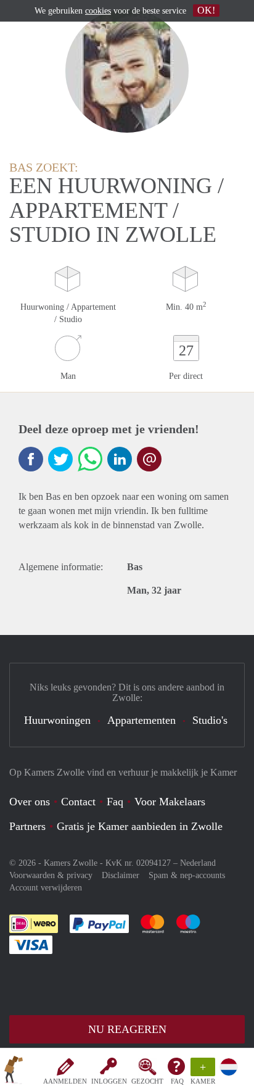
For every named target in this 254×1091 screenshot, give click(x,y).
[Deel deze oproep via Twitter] (60, 459)
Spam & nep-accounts (187, 875)
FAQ (177, 1081)
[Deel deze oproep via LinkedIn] (119, 459)
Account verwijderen (45, 887)
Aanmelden (65, 1081)
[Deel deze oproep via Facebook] (30, 459)
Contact (78, 801)
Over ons (29, 801)
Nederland (198, 863)
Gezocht (147, 1081)
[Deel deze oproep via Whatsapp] (90, 459)
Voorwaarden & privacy (50, 875)
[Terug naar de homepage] (13, 1072)
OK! (206, 10)
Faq (115, 801)
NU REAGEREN (127, 1029)
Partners (27, 826)
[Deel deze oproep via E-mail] (149, 459)
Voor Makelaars (169, 801)
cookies (98, 10)
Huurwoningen (57, 720)
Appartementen (141, 720)
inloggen (109, 1081)
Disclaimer (120, 875)
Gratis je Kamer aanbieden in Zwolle (140, 826)
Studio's (209, 720)
